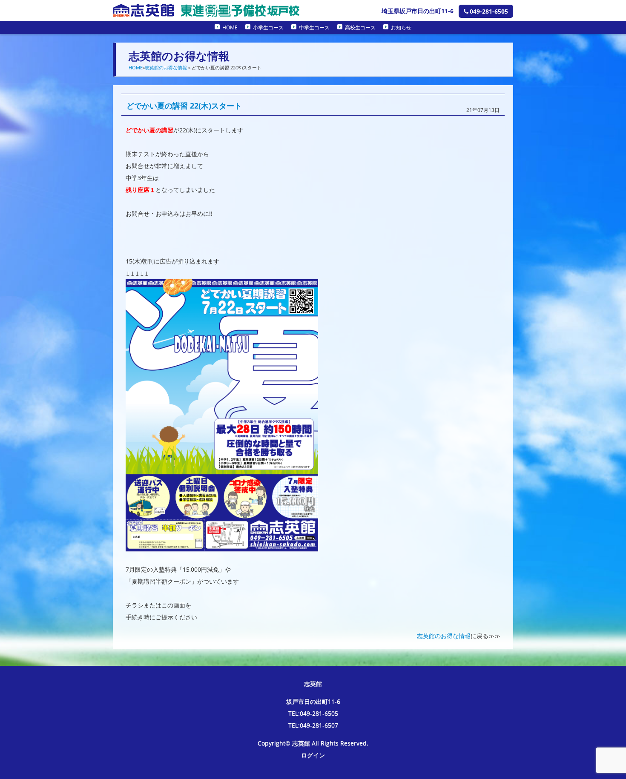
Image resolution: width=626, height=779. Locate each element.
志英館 (313, 683)
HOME (230, 27)
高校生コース (360, 27)
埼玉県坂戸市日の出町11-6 (418, 11)
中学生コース (314, 27)
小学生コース (268, 27)
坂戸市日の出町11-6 (313, 701)
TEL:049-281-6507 (313, 725)
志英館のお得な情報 (166, 67)
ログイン (313, 755)
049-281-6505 (489, 11)
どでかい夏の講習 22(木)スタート (184, 105)
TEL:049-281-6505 (313, 713)
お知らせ (401, 27)
